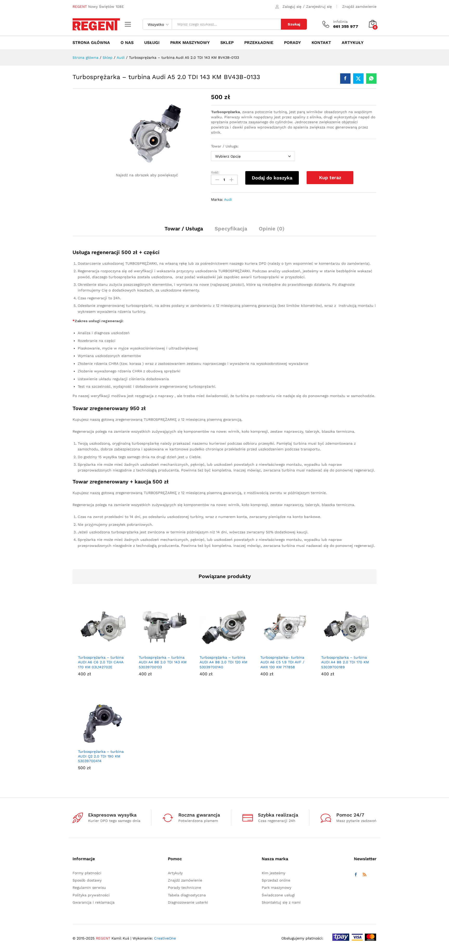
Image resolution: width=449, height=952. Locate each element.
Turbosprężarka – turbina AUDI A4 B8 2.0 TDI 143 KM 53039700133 (163, 662)
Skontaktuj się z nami (281, 902)
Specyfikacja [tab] (231, 228)
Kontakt (321, 43)
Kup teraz (330, 177)
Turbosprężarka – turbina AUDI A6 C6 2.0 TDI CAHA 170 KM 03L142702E (101, 662)
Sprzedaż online (276, 880)
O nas (127, 43)
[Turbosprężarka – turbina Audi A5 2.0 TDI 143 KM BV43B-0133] (345, 78)
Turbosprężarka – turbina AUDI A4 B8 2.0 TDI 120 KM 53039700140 (223, 662)
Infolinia (340, 22)
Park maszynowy (190, 43)
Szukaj (294, 24)
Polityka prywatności (91, 895)
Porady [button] (292, 43)
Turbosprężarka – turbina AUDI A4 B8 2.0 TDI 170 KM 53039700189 (345, 662)
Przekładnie (258, 43)
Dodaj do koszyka (272, 177)
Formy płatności (86, 873)
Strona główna (91, 43)
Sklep (227, 43)
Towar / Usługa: (225, 146)
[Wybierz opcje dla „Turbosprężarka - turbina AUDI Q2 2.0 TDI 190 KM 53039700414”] (97, 743)
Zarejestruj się (319, 6)
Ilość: (215, 172)
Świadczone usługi (278, 895)
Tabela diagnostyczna (187, 895)
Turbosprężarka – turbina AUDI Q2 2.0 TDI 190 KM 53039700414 (101, 756)
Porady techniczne (184, 887)
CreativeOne (165, 938)
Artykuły (353, 43)
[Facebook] (355, 875)
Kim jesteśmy (273, 873)
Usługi (152, 43)
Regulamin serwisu (89, 887)
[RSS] (364, 875)
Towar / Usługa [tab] (183, 228)
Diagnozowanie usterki (188, 902)
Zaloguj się (291, 6)
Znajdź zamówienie (359, 6)
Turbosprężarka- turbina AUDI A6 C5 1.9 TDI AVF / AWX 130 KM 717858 (282, 662)
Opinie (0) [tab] (272, 228)
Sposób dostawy (87, 880)
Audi (228, 199)
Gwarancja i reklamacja (93, 902)
